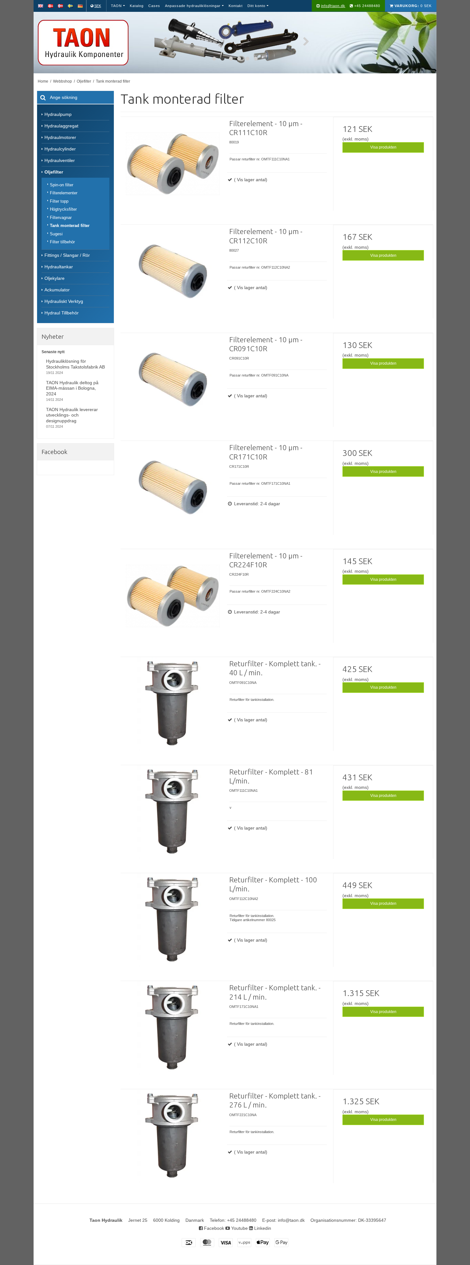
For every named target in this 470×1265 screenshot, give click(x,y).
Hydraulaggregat (61, 125)
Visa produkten (383, 147)
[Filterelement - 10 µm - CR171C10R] (173, 493)
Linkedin (262, 1228)
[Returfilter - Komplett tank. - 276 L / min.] (173, 1141)
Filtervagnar (61, 217)
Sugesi (56, 233)
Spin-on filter (61, 184)
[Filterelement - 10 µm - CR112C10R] (173, 277)
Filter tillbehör (62, 241)
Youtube (239, 1228)
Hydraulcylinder (60, 148)
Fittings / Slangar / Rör (67, 255)
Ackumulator (57, 289)
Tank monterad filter (70, 225)
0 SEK (413, 6)
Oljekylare (54, 278)
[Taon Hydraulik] (92, 43)
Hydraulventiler (59, 160)
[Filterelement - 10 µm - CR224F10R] (173, 601)
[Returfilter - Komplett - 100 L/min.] (173, 925)
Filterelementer (63, 193)
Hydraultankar (58, 266)
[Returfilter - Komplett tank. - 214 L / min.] (173, 1033)
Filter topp (59, 201)
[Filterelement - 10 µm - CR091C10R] (173, 385)
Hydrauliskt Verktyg (63, 301)
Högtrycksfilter (63, 209)
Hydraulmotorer (60, 137)
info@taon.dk (333, 6)
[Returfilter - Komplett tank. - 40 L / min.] (173, 709)
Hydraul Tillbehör (61, 312)
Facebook (213, 1228)
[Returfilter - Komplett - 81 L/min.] (173, 817)
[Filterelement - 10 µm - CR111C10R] (173, 169)
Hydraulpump (58, 114)
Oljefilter (53, 171)
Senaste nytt (53, 352)
